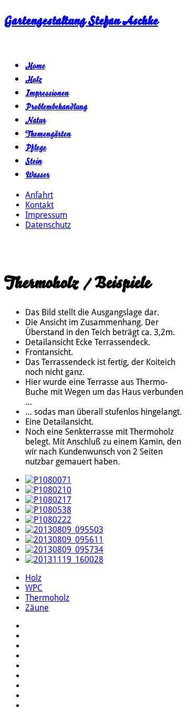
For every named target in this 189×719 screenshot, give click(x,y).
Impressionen (47, 93)
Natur (35, 120)
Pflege (35, 147)
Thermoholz (47, 598)
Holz (33, 79)
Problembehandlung (56, 107)
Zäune (37, 608)
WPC (34, 588)
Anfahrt (39, 195)
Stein (33, 161)
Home (35, 66)
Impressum (46, 215)
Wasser (37, 175)
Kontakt (39, 205)
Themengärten (48, 134)
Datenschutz (48, 225)
